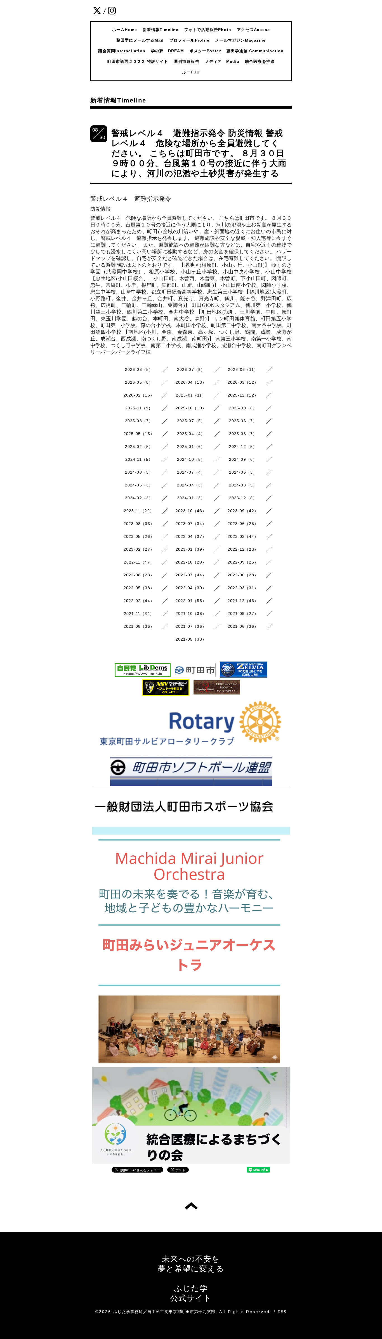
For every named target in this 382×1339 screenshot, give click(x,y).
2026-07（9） (191, 369)
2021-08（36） (139, 626)
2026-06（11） (243, 369)
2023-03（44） (243, 536)
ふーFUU (191, 72)
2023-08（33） (139, 523)
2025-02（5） (139, 446)
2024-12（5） (243, 446)
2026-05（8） (139, 382)
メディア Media (222, 61)
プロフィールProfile (189, 40)
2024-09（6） (243, 459)
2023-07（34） (191, 523)
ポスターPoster (205, 51)
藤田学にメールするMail (140, 40)
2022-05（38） (139, 588)
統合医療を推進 (260, 61)
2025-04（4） (191, 433)
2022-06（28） (243, 575)
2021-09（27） (243, 613)
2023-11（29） (139, 511)
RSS (282, 1311)
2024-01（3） (191, 498)
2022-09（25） (243, 562)
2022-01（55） (191, 600)
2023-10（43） (191, 511)
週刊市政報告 (186, 61)
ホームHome (124, 29)
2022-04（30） (191, 588)
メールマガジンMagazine (240, 40)
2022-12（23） (243, 549)
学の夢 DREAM (167, 51)
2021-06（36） (243, 626)
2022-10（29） (191, 562)
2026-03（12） (243, 382)
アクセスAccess (253, 29)
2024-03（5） (243, 485)
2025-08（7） (139, 421)
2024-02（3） (139, 498)
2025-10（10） (191, 408)
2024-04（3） (191, 485)
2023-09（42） (243, 511)
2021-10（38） (191, 613)
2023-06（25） (243, 523)
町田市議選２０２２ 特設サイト (137, 61)
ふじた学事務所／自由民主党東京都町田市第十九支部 (164, 1311)
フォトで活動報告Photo (208, 29)
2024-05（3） (139, 485)
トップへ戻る (191, 1205)
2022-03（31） (243, 588)
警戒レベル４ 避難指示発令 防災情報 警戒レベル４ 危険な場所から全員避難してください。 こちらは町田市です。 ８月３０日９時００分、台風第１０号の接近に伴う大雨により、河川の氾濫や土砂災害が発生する (199, 153)
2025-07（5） (191, 421)
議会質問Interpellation (121, 51)
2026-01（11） (191, 395)
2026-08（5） (139, 369)
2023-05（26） (139, 536)
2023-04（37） (191, 536)
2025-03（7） (243, 433)
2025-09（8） (243, 408)
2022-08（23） (139, 575)
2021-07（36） (191, 626)
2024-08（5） (139, 472)
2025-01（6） (191, 446)
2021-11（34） (139, 613)
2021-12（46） (243, 600)
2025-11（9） (139, 408)
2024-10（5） (191, 459)
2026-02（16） (139, 395)
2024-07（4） (191, 472)
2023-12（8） (243, 498)
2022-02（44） (139, 600)
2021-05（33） (191, 639)
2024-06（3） (243, 472)
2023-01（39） (191, 549)
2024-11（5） (139, 459)
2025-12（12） (243, 395)
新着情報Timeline (160, 29)
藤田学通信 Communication (255, 51)
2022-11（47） (139, 562)
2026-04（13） (191, 382)
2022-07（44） (191, 575)
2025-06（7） (243, 421)
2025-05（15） (139, 433)
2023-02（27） (139, 549)
